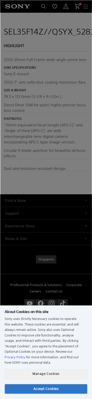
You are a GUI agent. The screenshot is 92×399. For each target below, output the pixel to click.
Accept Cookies (46, 389)
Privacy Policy (15, 357)
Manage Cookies (45, 374)
